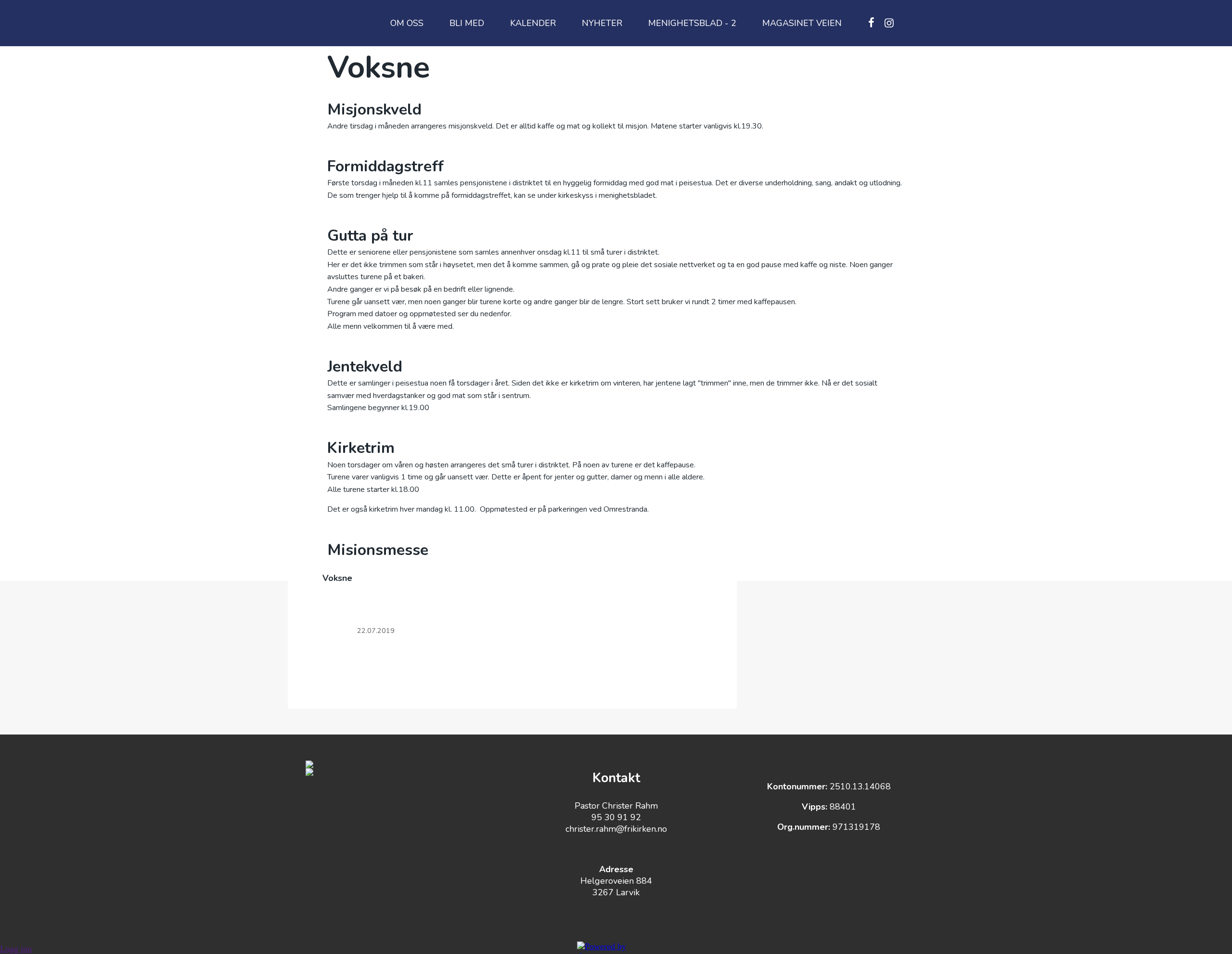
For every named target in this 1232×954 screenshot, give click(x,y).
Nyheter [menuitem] (602, 23)
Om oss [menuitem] (407, 23)
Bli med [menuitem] (466, 23)
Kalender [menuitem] (533, 23)
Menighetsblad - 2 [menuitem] (692, 23)
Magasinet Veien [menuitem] (802, 23)
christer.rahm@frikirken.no (616, 829)
